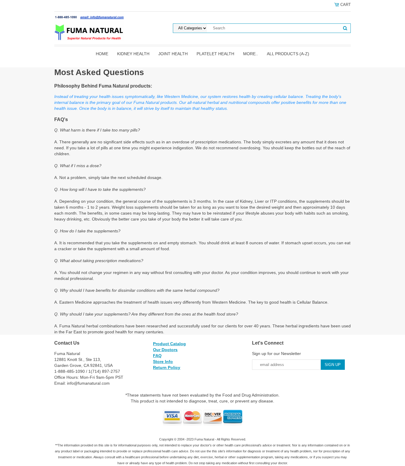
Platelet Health (215, 53)
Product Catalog (169, 343)
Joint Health (173, 53)
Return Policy (166, 367)
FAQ (157, 355)
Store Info (163, 361)
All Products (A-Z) (288, 53)
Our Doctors (165, 349)
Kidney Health (133, 53)
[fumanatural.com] (89, 25)
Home (102, 53)
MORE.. (250, 53)
